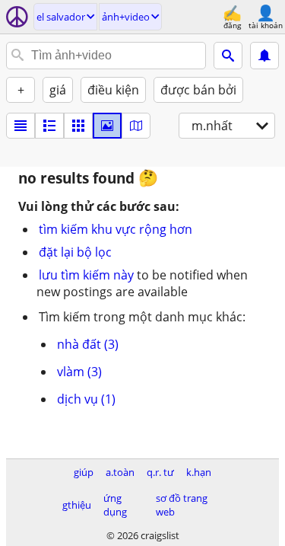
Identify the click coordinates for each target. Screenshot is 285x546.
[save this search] (264, 55)
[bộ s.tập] (107, 126)
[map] (136, 126)
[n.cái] (49, 126)
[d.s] (20, 126)
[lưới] (78, 126)
